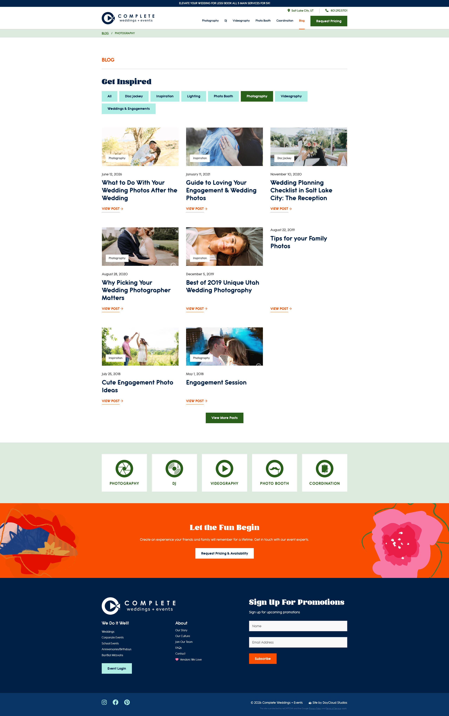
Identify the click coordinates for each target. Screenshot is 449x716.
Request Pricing (328, 21)
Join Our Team (184, 642)
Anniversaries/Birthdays (116, 649)
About (181, 623)
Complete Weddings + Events (282, 703)
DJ (225, 20)
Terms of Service (333, 708)
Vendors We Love (190, 659)
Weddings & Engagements (129, 108)
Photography (210, 20)
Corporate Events (113, 637)
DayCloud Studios (335, 703)
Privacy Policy (315, 708)
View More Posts (225, 417)
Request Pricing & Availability (224, 553)
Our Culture (182, 636)
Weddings (108, 632)
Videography (241, 20)
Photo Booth (263, 20)
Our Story (181, 630)
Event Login (117, 668)
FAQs (178, 648)
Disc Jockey (134, 96)
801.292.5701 (338, 10)
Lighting (193, 96)
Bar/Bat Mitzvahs (112, 655)
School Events (110, 643)
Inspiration (165, 96)
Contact (180, 653)
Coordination (284, 20)
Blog (302, 20)
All (110, 96)
